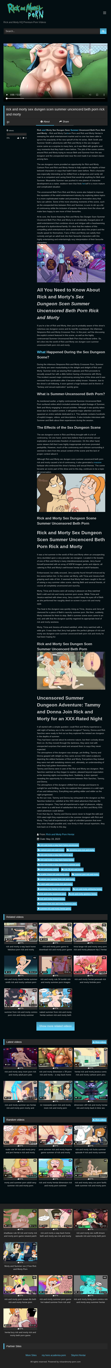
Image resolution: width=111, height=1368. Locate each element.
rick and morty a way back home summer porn (60, 865)
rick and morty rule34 (49, 869)
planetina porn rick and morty (82, 850)
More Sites (31, 1355)
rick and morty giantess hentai (84, 894)
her (83, 183)
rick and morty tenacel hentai (52, 899)
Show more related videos (55, 1026)
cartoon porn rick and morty (52, 850)
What (41, 352)
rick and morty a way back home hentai (57, 860)
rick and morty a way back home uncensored (59, 845)
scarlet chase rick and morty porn (55, 874)
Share (65, 121)
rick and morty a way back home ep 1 (56, 855)
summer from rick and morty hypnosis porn (58, 904)
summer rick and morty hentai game (55, 908)
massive (97, 462)
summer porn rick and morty (86, 874)
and (44, 130)
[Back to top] (102, 1359)
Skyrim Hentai (78, 1355)
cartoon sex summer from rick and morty (57, 879)
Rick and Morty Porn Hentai (60, 834)
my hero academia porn (54, 1355)
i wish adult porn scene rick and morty (56, 884)
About (46, 121)
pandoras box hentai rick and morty (55, 889)
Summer (74, 130)
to (68, 133)
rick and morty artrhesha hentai (88, 889)
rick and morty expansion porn (52, 894)
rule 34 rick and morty (73, 869)
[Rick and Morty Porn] (55, 11)
